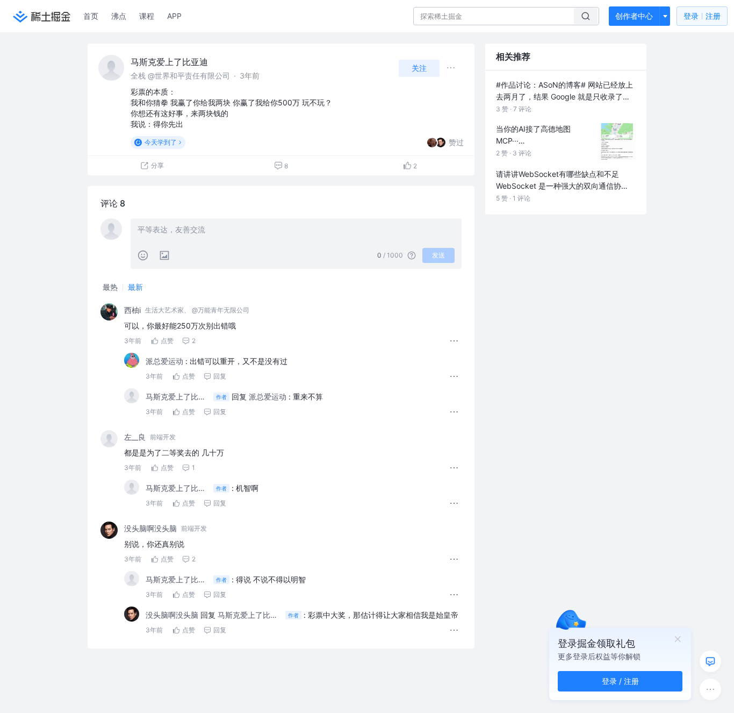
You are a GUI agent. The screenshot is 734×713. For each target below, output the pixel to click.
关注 (419, 68)
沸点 (118, 15)
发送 (438, 255)
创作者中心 (634, 15)
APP (174, 15)
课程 (146, 15)
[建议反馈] (710, 661)
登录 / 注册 (620, 681)
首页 (90, 15)
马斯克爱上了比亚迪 (169, 61)
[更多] (710, 689)
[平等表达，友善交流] (296, 231)
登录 (702, 15)
